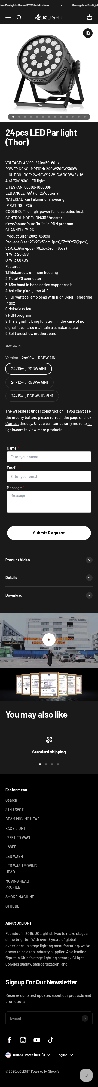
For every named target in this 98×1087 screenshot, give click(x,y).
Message (16, 487)
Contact (12, 423)
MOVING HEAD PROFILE (17, 884)
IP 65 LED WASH (18, 837)
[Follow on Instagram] (23, 1040)
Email (13, 467)
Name (13, 448)
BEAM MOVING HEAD (22, 819)
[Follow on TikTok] (50, 1040)
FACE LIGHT (15, 828)
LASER (11, 847)
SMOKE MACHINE (19, 896)
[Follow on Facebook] (9, 1040)
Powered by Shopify (45, 1071)
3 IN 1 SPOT (14, 809)
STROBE (12, 906)
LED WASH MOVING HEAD (21, 868)
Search (11, 800)
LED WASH (14, 856)
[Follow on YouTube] (37, 1040)
